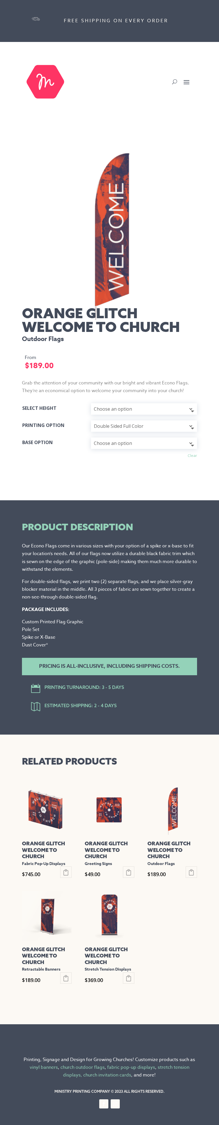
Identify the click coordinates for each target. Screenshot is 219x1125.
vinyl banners (44, 1067)
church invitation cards (107, 1075)
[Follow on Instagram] (115, 1103)
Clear (192, 455)
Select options (66, 872)
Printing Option (43, 425)
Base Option (37, 442)
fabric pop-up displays (131, 1067)
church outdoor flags (82, 1067)
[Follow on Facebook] (103, 1103)
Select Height (39, 408)
